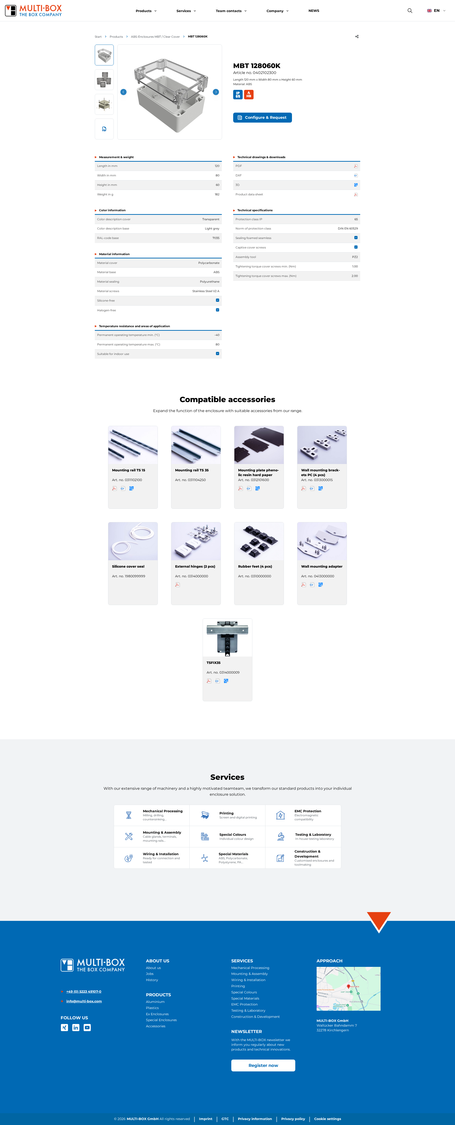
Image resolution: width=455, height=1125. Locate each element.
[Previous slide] (123, 92)
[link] (64, 1027)
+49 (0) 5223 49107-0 (83, 991)
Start (98, 36)
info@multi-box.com (84, 1001)
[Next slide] (216, 92)
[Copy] (357, 36)
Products (116, 36)
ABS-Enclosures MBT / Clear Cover (155, 36)
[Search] (410, 11)
